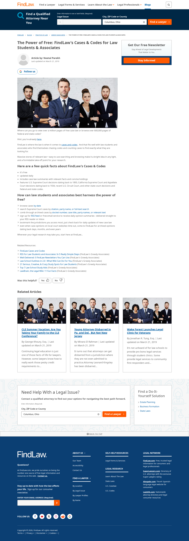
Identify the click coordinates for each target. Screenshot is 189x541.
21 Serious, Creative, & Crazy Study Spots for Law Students (48, 264)
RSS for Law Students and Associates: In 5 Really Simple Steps (49, 254)
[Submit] (57, 503)
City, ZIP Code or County (114, 16)
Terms (20, 533)
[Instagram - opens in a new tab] (55, 516)
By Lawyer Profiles (80, 495)
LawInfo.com (149, 492)
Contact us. (43, 476)
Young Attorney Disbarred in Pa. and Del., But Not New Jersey (92, 333)
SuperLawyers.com (151, 471)
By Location (77, 486)
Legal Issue (63, 16)
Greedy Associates (58, 35)
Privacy (29, 533)
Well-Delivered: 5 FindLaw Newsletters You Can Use (44, 257)
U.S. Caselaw (110, 486)
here (39, 139)
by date (37, 205)
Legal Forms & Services (115, 460)
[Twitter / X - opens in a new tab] (48, 516)
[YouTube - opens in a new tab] (41, 516)
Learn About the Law (114, 476)
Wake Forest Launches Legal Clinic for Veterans (145, 331)
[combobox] (79, 22)
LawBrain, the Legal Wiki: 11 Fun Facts (38, 271)
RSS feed (35, 215)
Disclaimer (41, 533)
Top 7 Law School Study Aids (33, 267)
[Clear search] (144, 22)
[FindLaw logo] (26, 5)
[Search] (169, 4)
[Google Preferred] (69, 516)
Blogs (29, 35)
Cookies (52, 533)
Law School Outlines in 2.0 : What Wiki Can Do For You (46, 260)
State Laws (145, 410)
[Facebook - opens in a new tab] (35, 516)
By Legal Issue (79, 490)
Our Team (77, 460)
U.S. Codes (110, 490)
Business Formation (149, 406)
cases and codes (69, 144)
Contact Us (77, 470)
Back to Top (95, 434)
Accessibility (78, 465)
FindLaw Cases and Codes (32, 250)
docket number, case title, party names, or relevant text (79, 212)
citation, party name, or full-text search (70, 209)
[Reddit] (62, 516)
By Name (76, 500)
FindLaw (20, 35)
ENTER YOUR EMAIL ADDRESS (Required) (35, 497)
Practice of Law (41, 35)
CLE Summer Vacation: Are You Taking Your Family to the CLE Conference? (41, 333)
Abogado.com (149, 481)
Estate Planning (147, 402)
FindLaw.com (149, 460)
